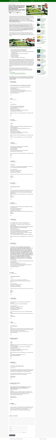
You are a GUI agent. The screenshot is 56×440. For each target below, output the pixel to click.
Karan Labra (19, 12)
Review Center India (15, 0)
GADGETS (11, 4)
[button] (46, 1)
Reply (11, 157)
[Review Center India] (9, 1)
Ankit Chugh (12, 12)
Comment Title (24, 432)
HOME (9, 4)
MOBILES (14, 4)
